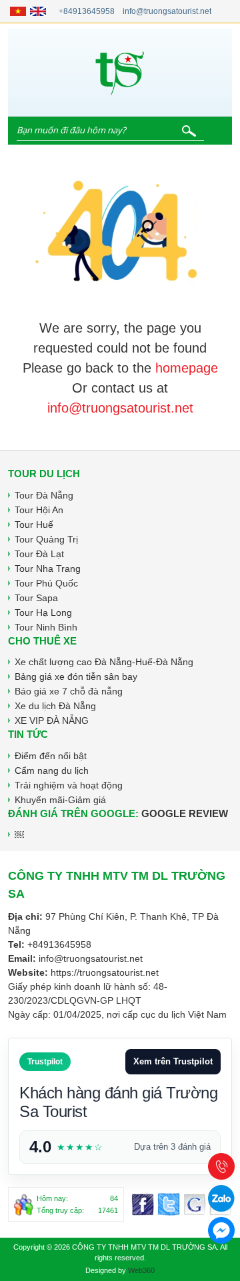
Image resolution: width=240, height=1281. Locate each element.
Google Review (184, 813)
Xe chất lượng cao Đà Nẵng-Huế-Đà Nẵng (104, 661)
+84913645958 (87, 11)
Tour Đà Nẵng (44, 495)
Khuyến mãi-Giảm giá (60, 799)
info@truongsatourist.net (167, 11)
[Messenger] (168, 1204)
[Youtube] (194, 1204)
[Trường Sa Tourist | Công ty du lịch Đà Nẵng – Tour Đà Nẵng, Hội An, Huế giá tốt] (120, 72)
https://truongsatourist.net (105, 972)
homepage (186, 368)
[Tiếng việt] (18, 11)
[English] (38, 11)
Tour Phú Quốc (46, 583)
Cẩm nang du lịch (52, 770)
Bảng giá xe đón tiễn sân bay (76, 676)
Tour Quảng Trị (46, 539)
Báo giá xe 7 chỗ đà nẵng (69, 691)
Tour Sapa (36, 598)
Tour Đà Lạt (39, 554)
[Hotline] (221, 1166)
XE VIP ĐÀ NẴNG (52, 720)
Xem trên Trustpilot (173, 1061)
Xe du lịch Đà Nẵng (55, 705)
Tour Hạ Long (43, 612)
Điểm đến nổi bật (51, 755)
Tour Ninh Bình (46, 627)
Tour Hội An (39, 510)
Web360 (141, 1270)
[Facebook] (142, 1204)
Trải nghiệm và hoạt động (69, 785)
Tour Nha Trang (48, 568)
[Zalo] (221, 1198)
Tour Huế (34, 524)
